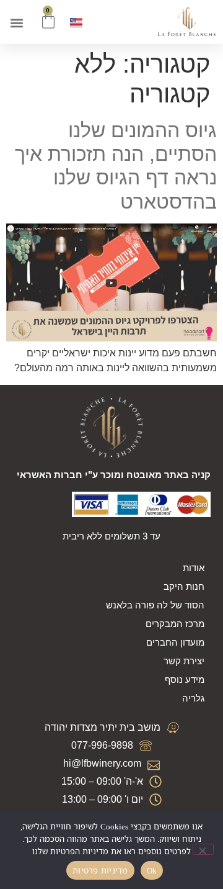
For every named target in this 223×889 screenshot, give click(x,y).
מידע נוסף (184, 679)
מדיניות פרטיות (100, 870)
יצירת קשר (184, 661)
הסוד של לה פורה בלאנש (155, 605)
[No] (203, 849)
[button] (16, 23)
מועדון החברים (175, 642)
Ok (152, 870)
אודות (193, 567)
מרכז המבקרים (175, 623)
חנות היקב (184, 586)
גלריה (193, 698)
